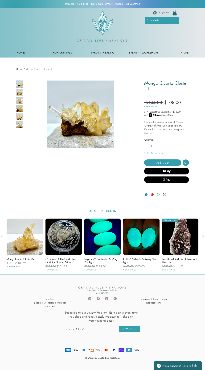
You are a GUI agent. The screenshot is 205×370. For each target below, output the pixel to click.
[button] (174, 12)
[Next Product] (203, 237)
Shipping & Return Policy (154, 298)
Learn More (167, 114)
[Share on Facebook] (146, 195)
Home (19, 68)
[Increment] (156, 146)
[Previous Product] (2, 237)
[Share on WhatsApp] (158, 195)
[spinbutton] (151, 146)
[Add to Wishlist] (186, 162)
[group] (102, 244)
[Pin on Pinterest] (152, 195)
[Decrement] (147, 146)
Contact (50, 298)
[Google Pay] (166, 179)
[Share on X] (164, 195)
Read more (149, 133)
